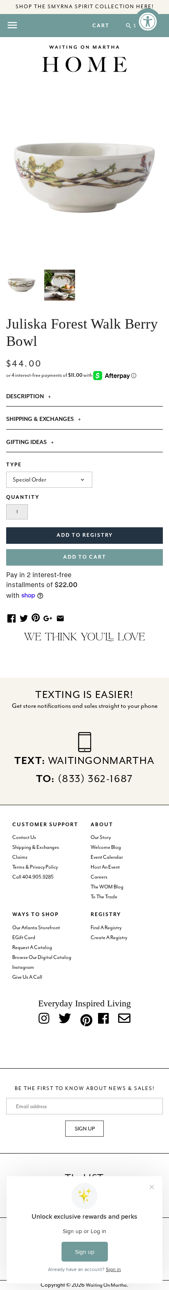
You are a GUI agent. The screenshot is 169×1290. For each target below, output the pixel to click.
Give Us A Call (27, 977)
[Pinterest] (84, 1018)
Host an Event (105, 867)
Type (14, 465)
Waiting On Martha (106, 1285)
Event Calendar (107, 857)
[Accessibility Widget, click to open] (148, 21)
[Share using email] (60, 618)
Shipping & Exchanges (35, 847)
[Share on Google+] (47, 618)
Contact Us (24, 837)
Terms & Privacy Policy (35, 867)
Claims (19, 857)
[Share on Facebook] (11, 618)
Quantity (22, 497)
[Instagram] (44, 1019)
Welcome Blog (106, 847)
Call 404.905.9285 (33, 877)
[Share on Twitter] (24, 618)
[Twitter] (65, 1019)
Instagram (23, 967)
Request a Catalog (32, 947)
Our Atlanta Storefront (36, 927)
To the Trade (104, 896)
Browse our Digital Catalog (41, 957)
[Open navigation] (12, 25)
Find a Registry (106, 927)
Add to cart (84, 557)
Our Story (101, 837)
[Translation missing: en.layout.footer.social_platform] (124, 1019)
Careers (99, 877)
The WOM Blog (107, 886)
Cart (101, 26)
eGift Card (23, 937)
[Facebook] (103, 1019)
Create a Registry (109, 937)
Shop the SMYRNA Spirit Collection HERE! (85, 6)
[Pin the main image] (36, 617)
